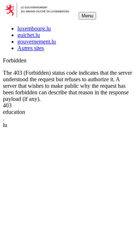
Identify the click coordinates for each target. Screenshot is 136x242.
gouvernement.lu (36, 41)
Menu (87, 16)
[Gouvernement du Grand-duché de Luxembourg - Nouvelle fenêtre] (40, 15)
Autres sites (30, 48)
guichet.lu (28, 35)
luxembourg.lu (34, 28)
